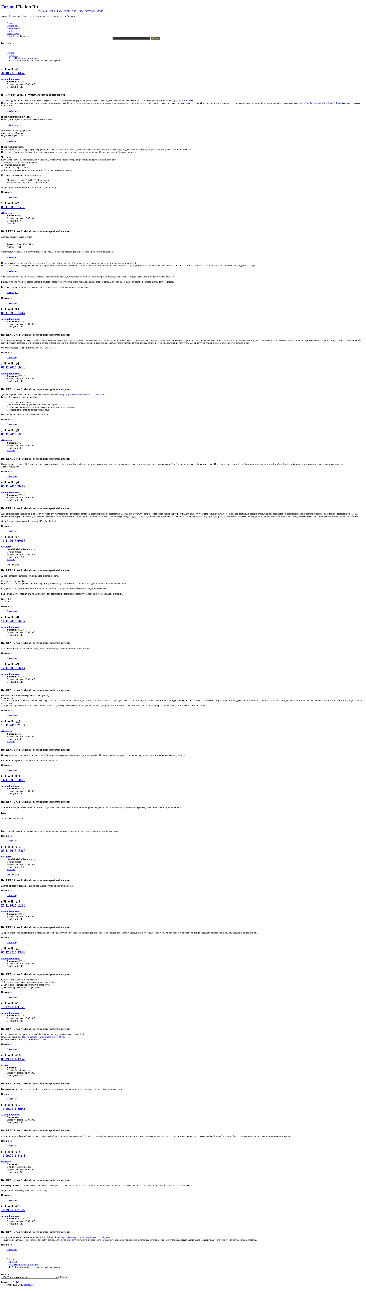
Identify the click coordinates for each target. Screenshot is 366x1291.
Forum (8, 6)
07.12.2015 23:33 (13, 952)
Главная (11, 23)
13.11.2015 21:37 (13, 725)
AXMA (100, 11)
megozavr (6, 1065)
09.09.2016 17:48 (13, 1059)
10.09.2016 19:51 (13, 1109)
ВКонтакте (25, 36)
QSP (74, 11)
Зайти (10, 36)
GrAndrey (6, 547)
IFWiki (67, 11)
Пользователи (13, 28)
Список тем (12, 26)
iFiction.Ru (43, 11)
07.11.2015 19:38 (13, 434)
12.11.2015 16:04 (13, 668)
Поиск (10, 31)
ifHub (52, 11)
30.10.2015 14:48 (13, 73)
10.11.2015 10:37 (13, 621)
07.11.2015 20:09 (13, 486)
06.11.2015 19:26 (13, 367)
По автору (12, 197)
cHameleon (6, 213)
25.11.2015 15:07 (13, 850)
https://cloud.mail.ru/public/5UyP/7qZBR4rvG (321, 103)
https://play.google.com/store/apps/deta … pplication (80, 394)
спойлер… (12, 111)
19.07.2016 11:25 (13, 1007)
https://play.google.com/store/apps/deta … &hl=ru (42, 1037)
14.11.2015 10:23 (13, 780)
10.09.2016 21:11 (13, 1155)
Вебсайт (11, 223)
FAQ (59, 11)
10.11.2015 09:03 (13, 541)
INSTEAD (90, 11)
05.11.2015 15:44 (13, 313)
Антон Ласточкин (10, 79)
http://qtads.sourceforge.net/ (181, 100)
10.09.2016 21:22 (13, 1210)
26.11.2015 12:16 (13, 905)
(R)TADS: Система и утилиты (23, 58)
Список (10, 53)
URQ (80, 11)
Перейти (5, 1274)
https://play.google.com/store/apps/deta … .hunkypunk (85, 1237)
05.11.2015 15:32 (13, 207)
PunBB (16, 1282)
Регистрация (13, 33)
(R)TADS (13, 55)
